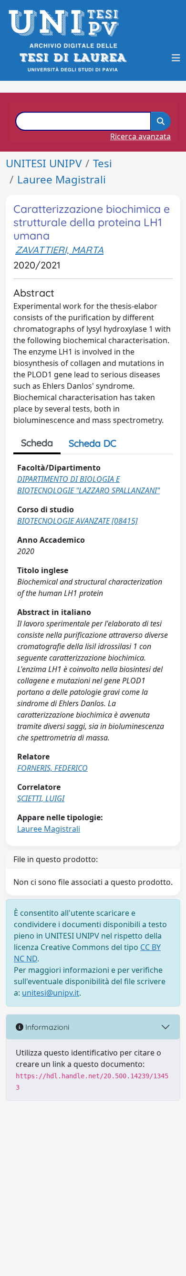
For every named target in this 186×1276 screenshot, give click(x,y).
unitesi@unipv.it (50, 993)
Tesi (102, 163)
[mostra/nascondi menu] (176, 58)
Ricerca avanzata (140, 136)
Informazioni (46, 1027)
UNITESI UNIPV (44, 163)
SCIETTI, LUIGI (40, 798)
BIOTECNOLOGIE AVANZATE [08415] (77, 521)
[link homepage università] (72, 57)
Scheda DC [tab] (92, 443)
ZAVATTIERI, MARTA (59, 250)
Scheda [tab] (37, 443)
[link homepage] (66, 23)
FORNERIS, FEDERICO (52, 768)
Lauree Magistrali (61, 179)
